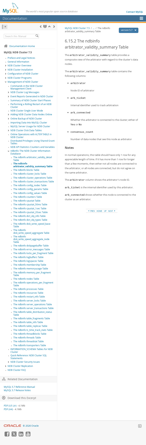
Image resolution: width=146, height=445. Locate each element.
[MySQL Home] (10, 8)
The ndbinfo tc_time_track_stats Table (33, 330)
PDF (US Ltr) (10, 405)
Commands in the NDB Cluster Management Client (26, 87)
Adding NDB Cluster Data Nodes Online (31, 114)
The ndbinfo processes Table (28, 289)
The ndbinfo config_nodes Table (30, 185)
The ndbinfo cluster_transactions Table (33, 181)
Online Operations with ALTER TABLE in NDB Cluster (31, 136)
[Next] (54, 26)
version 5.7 (127, 30)
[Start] (45, 26)
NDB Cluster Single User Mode (26, 110)
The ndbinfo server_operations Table (32, 304)
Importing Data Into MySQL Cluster (28, 122)
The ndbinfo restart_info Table (29, 296)
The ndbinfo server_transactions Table (33, 308)
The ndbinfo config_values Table (30, 193)
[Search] (37, 36)
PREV (92, 211)
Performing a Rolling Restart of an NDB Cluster (31, 106)
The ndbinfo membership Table (29, 264)
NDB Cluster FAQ (17, 370)
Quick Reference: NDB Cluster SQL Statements (28, 357)
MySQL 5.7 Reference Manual (19, 386)
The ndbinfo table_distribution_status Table (32, 313)
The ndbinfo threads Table (27, 337)
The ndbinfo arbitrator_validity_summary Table (32, 165)
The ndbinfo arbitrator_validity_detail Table (32, 159)
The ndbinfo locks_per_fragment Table (33, 253)
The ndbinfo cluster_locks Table (29, 173)
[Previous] (41, 26)
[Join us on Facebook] (7, 435)
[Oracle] (12, 425)
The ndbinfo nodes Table (26, 278)
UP (105, 211)
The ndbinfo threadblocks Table (29, 333)
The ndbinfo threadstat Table (28, 341)
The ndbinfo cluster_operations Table (32, 177)
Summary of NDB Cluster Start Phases (30, 100)
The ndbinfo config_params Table (30, 189)
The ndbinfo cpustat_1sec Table (29, 208)
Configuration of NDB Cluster (23, 73)
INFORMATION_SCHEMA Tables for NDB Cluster (31, 351)
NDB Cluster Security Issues (25, 361)
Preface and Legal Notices (21, 58)
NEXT (111, 211)
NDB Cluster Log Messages (24, 92)
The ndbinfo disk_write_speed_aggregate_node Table (31, 239)
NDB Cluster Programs (20, 77)
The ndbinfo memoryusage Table (30, 268)
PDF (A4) (8, 409)
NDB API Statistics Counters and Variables (32, 147)
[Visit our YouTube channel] (28, 435)
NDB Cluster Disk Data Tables (26, 130)
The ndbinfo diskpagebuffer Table (31, 245)
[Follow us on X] (14, 435)
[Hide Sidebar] (4, 27)
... (93, 28)
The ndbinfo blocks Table (26, 170)
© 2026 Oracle (31, 425)
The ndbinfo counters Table (27, 197)
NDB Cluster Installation (20, 69)
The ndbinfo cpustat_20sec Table (30, 212)
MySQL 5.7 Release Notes (17, 390)
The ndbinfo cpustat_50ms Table (30, 204)
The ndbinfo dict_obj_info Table (29, 216)
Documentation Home (22, 46)
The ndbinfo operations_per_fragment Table (33, 284)
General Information (18, 61)
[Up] (49, 26)
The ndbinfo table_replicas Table (30, 326)
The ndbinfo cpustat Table (26, 200)
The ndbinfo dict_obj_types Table (30, 219)
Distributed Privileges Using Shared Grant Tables (32, 142)
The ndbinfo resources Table (28, 292)
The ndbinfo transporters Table (29, 345)
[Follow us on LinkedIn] (21, 435)
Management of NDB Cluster (23, 81)
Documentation (15, 18)
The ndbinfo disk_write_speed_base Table (31, 225)
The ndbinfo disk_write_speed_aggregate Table (31, 231)
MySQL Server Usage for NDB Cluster (30, 126)
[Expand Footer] (139, 426)
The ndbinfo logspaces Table (28, 261)
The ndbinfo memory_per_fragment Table (32, 274)
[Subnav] (5, 65)
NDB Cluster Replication (20, 366)
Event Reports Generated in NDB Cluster (31, 96)
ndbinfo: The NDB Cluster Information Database (30, 152)
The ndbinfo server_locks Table (29, 300)
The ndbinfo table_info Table (28, 322)
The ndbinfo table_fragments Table (31, 318)
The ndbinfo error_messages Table (31, 249)
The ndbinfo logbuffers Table (28, 257)
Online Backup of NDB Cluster (26, 118)
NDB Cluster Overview (19, 65)
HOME (99, 211)
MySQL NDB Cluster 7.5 (77, 28)
